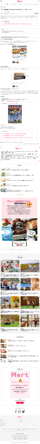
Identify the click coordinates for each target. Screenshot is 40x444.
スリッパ (24, 156)
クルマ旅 (15, 155)
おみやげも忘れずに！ (5, 32)
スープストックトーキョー (30, 151)
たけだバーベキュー (20, 151)
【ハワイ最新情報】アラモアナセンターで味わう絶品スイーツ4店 (13, 135)
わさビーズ (20, 158)
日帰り (13, 152)
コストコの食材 (4, 158)
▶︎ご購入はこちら (3, 124)
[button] (0, 4)
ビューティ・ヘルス (27, 4)
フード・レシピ (13, 4)
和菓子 (3, 152)
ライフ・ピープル (36, 4)
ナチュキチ (3, 159)
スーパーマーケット (12, 151)
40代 (10, 152)
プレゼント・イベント (23, 419)
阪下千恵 (8, 159)
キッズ (36, 154)
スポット (20, 4)
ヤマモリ (3, 155)
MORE (19, 194)
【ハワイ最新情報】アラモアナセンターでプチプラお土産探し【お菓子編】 (15, 133)
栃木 (18, 155)
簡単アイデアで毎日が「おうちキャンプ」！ (9, 156)
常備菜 (6, 152)
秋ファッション (32, 156)
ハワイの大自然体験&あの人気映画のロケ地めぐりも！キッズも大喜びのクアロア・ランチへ (17, 23)
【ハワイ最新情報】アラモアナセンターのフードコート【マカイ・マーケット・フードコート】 (18, 137)
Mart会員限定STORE (9, 155)
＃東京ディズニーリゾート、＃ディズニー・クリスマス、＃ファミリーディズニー (14, 154)
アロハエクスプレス (12, 13)
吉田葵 (29, 154)
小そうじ (22, 155)
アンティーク (30, 158)
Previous (11, 51)
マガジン (21, 421)
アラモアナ (3, 151)
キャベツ (24, 158)
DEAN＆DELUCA (6, 13)
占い (20, 420)
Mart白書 (2, 425)
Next (27, 51)
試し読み (20, 402)
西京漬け (34, 158)
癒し (33, 154)
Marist (36, 151)
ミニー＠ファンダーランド (12, 158)
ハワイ (2, 13)
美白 (7, 151)
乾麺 (28, 156)
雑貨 (7, 4)
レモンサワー (20, 156)
